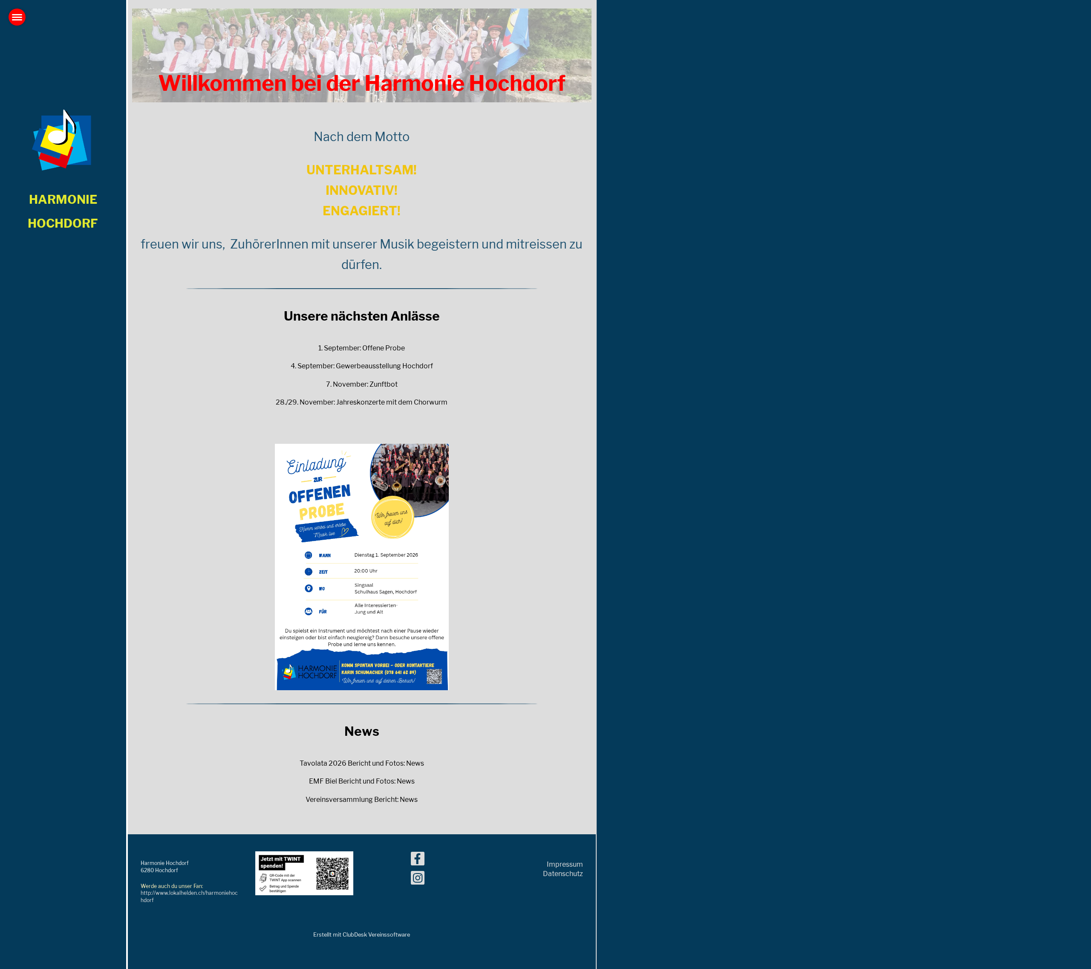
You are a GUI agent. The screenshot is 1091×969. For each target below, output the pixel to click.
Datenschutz (563, 874)
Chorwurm (430, 402)
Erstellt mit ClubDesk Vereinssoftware (361, 934)
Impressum (565, 864)
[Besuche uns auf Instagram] (417, 879)
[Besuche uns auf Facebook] (417, 860)
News (415, 763)
